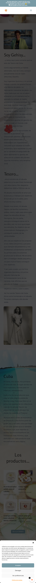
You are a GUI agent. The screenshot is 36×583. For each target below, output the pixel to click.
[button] (33, 543)
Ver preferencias (18, 575)
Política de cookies (17, 580)
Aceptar (18, 565)
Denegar (18, 570)
